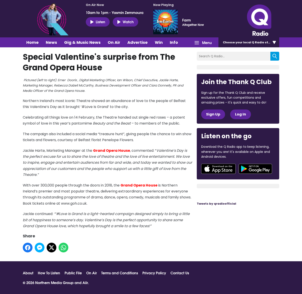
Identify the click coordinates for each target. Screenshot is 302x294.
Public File (73, 272)
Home (32, 42)
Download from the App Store (218, 169)
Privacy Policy (154, 272)
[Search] (274, 56)
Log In (240, 114)
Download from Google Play (255, 169)
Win (159, 42)
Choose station (250, 42)
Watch (128, 21)
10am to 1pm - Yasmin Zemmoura (114, 12)
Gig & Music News (82, 42)
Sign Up (213, 114)
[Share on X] (51, 247)
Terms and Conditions (119, 272)
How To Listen (49, 272)
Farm (186, 20)
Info (174, 42)
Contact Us (179, 272)
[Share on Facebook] (27, 247)
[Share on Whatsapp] (63, 247)
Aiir (85, 282)
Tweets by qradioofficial (216, 204)
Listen (100, 21)
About (28, 272)
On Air (114, 42)
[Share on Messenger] (39, 247)
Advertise (137, 42)
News (51, 42)
